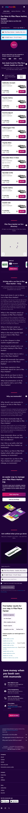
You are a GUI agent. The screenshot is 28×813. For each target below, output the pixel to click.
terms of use (20, 590)
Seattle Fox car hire (7, 655)
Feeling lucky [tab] (19, 629)
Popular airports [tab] (8, 625)
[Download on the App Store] (14, 801)
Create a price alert (12, 706)
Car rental (5, 746)
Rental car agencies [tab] (9, 615)
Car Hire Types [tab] (7, 618)
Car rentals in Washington (7, 747)
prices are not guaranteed (12, 730)
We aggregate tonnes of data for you (12, 737)
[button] (2, 7)
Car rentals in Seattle (19, 747)
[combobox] (6, 28)
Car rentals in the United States (16, 746)
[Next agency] (24, 254)
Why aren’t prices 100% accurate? (12, 740)
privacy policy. (4, 591)
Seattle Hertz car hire (8, 651)
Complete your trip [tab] (9, 629)
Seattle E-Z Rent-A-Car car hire (10, 657)
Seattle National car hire (9, 653)
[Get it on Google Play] (5, 801)
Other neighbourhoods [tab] (9, 622)
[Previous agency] (3, 254)
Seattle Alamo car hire (8, 638)
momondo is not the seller (9, 734)
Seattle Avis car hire (8, 641)
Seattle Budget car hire (8, 643)
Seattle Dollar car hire (8, 645)
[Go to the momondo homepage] (10, 7)
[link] (22, 91)
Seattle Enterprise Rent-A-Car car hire (10, 648)
